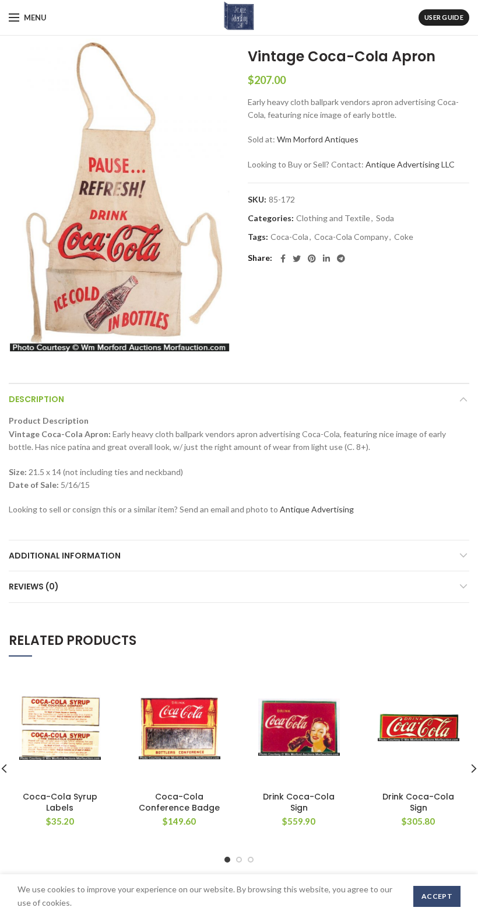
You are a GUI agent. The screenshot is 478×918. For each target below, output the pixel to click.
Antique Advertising (317, 509)
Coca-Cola (289, 237)
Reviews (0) (34, 586)
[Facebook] (283, 258)
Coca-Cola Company (351, 237)
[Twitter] (296, 258)
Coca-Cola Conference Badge (179, 801)
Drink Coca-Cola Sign (299, 801)
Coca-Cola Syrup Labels (60, 801)
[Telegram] (341, 258)
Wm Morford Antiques (317, 139)
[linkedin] (326, 258)
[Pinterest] (311, 258)
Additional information (65, 555)
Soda (385, 218)
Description (36, 399)
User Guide (443, 17)
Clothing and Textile (333, 218)
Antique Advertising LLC (410, 164)
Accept (436, 896)
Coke (403, 237)
